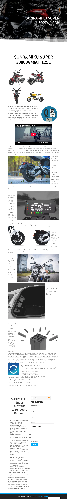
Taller (51, 3)
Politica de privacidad (47, 440)
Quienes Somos (35, 3)
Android (33, 389)
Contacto (59, 3)
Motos (45, 3)
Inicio (26, 3)
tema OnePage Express (43, 496)
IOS (33, 388)
